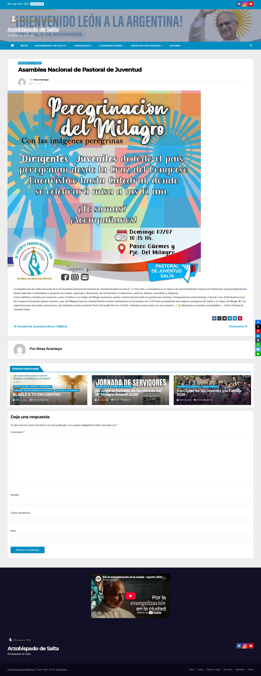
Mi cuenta (228, 669)
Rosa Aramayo (41, 79)
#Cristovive (237, 326)
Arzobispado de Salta (33, 29)
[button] (251, 45)
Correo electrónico (20, 513)
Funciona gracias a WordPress (21, 669)
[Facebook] (258, 322)
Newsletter (240, 669)
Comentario (18, 432)
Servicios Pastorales (146, 45)
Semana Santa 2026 (210, 386)
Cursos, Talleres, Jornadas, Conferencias (33, 386)
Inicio (24, 45)
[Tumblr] (258, 340)
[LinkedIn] (258, 335)
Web (13, 531)
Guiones (174, 45)
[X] (258, 326)
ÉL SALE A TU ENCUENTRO (36, 394)
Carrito (200, 669)
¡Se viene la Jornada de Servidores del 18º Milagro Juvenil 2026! (128, 393)
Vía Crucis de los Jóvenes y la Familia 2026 (209, 393)
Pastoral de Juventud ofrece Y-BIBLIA (41, 326)
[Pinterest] (258, 331)
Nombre (15, 495)
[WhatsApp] (258, 345)
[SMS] (258, 354)
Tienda (250, 669)
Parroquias (82, 45)
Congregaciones (111, 45)
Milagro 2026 (101, 386)
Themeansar (61, 669)
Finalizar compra (213, 669)
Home (191, 669)
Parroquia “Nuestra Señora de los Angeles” (33, 390)
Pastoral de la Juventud (30, 63)
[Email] (258, 349)
